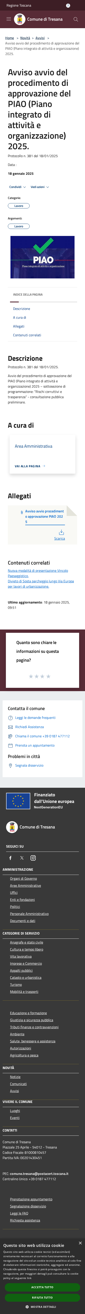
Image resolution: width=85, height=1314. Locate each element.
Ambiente (17, 1034)
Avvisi (40, 37)
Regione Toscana (19, 5)
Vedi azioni (38, 186)
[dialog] (42, 1276)
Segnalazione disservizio (28, 1206)
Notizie (15, 1076)
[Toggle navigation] (8, 19)
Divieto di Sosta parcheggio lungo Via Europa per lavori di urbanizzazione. (41, 583)
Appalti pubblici (21, 970)
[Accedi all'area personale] (68, 5)
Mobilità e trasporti (24, 991)
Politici (15, 906)
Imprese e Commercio (26, 963)
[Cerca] (75, 19)
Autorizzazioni (20, 1048)
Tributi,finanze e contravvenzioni (34, 1027)
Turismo (16, 984)
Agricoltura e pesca (24, 1055)
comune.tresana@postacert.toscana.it (39, 1173)
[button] (42, 1307)
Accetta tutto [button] (42, 1287)
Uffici (14, 892)
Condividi (15, 186)
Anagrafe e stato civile (26, 942)
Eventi (15, 1117)
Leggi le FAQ (19, 1213)
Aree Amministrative (25, 885)
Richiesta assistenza (25, 1220)
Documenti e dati (22, 920)
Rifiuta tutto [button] (42, 1297)
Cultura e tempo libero (26, 949)
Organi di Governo (23, 878)
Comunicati (18, 1083)
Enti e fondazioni (22, 899)
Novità (25, 37)
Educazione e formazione (28, 1013)
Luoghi (15, 1110)
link (29, 1278)
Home (9, 37)
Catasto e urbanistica (25, 977)
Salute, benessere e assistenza (32, 1041)
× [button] (80, 1243)
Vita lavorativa (21, 956)
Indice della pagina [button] (27, 294)
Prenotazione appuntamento (31, 1199)
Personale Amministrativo (29, 913)
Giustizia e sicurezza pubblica (31, 1020)
